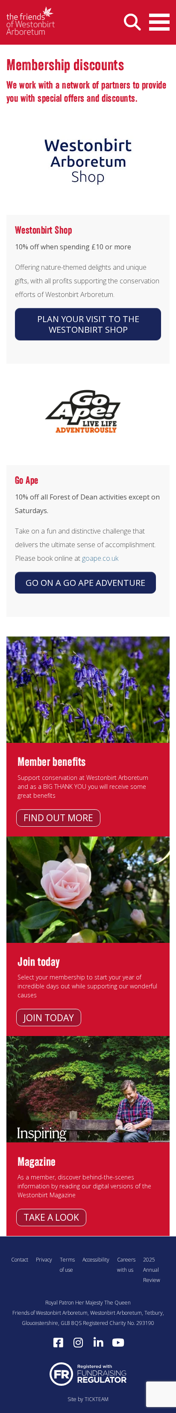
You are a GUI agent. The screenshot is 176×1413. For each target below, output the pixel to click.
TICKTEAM (97, 1399)
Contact (19, 1259)
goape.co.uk (100, 558)
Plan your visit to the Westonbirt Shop (88, 324)
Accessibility (95, 1259)
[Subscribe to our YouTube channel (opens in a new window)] (118, 1342)
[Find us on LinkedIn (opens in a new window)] (98, 1342)
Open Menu (159, 22)
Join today (48, 1018)
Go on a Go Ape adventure (85, 582)
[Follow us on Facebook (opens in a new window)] (58, 1342)
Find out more (58, 818)
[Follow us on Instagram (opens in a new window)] (78, 1342)
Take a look (51, 1217)
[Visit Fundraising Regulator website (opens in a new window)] (88, 1373)
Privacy (44, 1259)
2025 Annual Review (151, 1270)
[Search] (132, 22)
